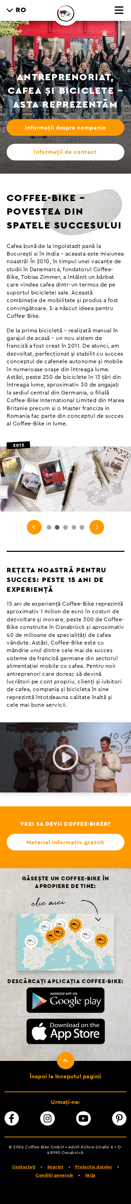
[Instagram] (47, 1118)
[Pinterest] (119, 1118)
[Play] (65, 757)
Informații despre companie (65, 128)
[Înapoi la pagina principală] (66, 13)
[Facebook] (12, 1118)
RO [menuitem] (21, 10)
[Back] (34, 527)
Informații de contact (65, 152)
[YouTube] (83, 1118)
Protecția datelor (93, 1167)
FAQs (90, 1175)
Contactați (24, 1167)
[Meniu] (119, 11)
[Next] (96, 527)
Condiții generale (54, 1175)
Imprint (55, 1167)
